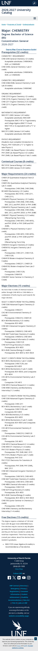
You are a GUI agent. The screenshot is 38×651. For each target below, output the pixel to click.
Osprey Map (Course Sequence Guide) (21, 49)
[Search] (34, 3)
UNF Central (14, 586)
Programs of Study (14, 24)
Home (4, 24)
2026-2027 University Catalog (16, 11)
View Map (19, 569)
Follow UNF (17, 573)
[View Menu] (34, 18)
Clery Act (26, 600)
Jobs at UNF (23, 603)
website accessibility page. (19, 616)
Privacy (18, 646)
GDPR (25, 646)
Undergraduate (28, 24)
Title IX (14, 603)
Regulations (14, 591)
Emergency (15, 589)
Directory (23, 586)
